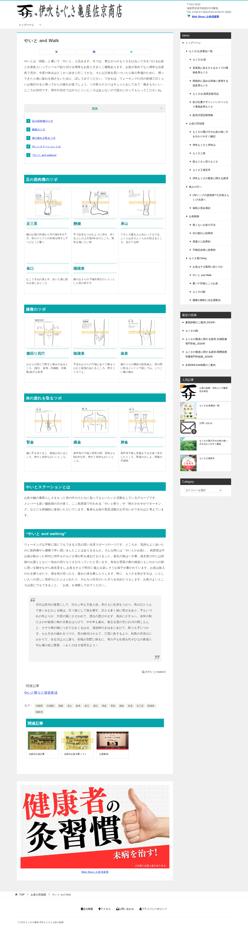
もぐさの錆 (199, 291)
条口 (87, 706)
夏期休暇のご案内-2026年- (200, 322)
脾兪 (104, 706)
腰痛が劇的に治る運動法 (207, 300)
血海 (130, 706)
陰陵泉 (151, 706)
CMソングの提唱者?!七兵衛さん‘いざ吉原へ (211, 197)
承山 (69, 706)
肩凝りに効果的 (201, 241)
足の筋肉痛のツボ (42, 120)
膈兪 (121, 706)
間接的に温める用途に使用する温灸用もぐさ (210, 83)
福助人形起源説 (201, 208)
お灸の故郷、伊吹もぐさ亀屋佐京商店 (213, 390)
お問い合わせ (205, 423)
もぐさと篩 (199, 153)
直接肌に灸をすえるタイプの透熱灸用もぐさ (210, 70)
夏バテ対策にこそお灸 (205, 283)
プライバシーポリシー (154, 908)
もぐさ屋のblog (198, 258)
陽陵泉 (39, 712)
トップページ (26, 24)
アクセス (106, 908)
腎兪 (113, 706)
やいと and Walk (202, 275)
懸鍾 (61, 706)
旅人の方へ (195, 186)
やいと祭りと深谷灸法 (41, 692)
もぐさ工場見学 (201, 169)
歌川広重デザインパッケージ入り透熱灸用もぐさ (210, 104)
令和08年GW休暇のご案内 (200, 365)
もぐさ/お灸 (199, 59)
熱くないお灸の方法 (204, 224)
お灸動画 (103, 754)
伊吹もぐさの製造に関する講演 (210, 178)
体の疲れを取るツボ (44, 138)
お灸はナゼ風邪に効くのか (208, 266)
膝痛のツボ (38, 129)
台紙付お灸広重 (37, 754)
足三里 (140, 706)
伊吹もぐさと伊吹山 (204, 144)
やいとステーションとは (46, 146)
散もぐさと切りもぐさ (205, 161)
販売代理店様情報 (203, 115)
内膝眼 (39, 706)
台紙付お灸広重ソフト (75, 754)
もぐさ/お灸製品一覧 (201, 51)
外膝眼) (50, 706)
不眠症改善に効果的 (204, 249)
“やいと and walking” (44, 155)
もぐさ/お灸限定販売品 (206, 93)
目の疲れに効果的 (203, 233)
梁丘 (95, 706)
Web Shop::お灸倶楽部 (205, 16)
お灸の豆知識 (196, 123)
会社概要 (88, 908)
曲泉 (78, 706)
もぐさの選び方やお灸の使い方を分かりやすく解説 (210, 134)
